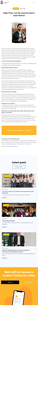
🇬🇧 (2, 3)
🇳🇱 (2, 1)
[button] (34, 2)
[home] (5, 2)
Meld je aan (10, 282)
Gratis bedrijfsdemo (29, 282)
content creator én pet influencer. (14, 57)
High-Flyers (15, 8)
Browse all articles (19, 166)
